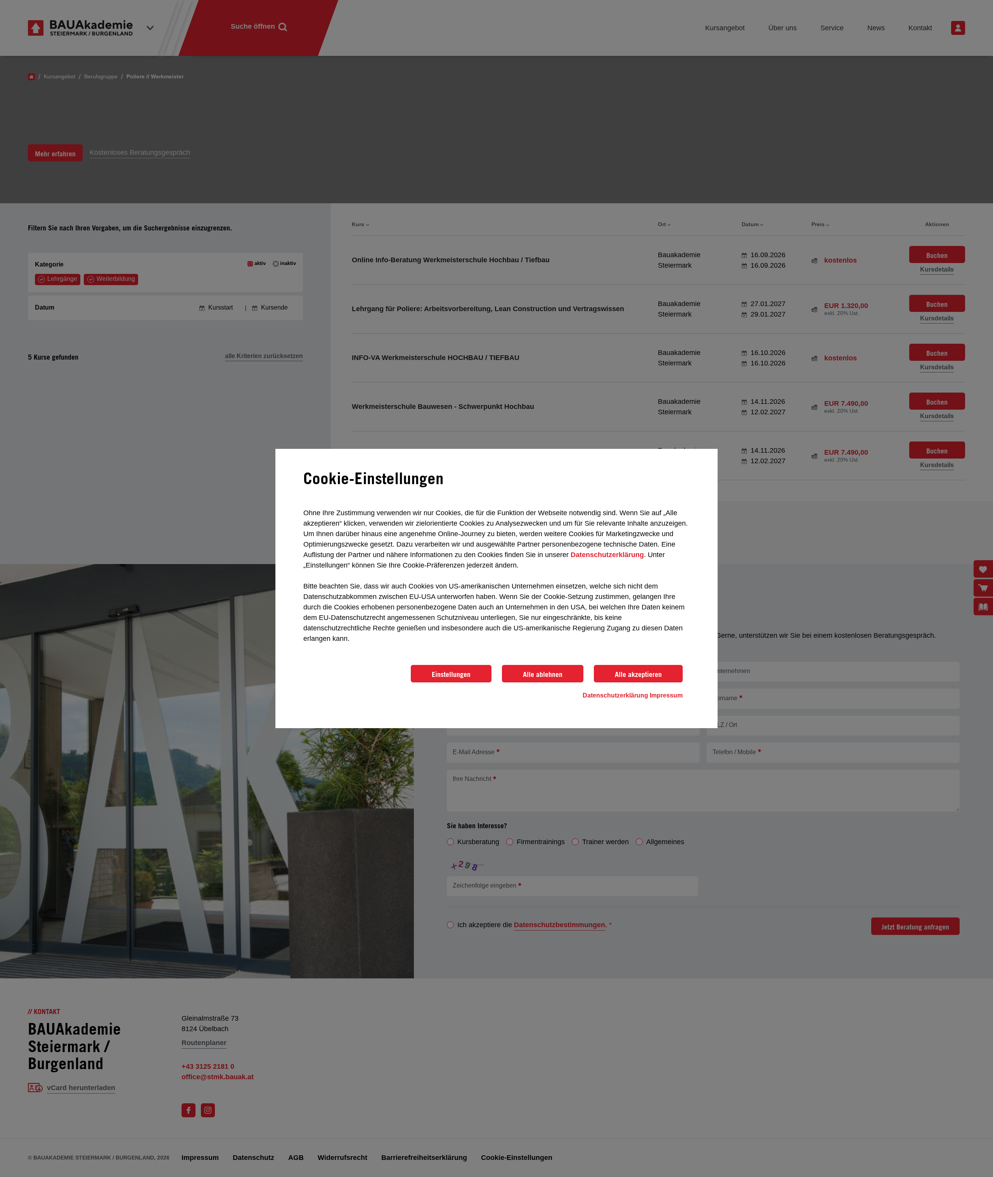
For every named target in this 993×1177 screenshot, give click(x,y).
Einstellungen (451, 674)
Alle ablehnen (542, 674)
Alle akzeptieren (638, 674)
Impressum (666, 695)
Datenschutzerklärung (607, 555)
